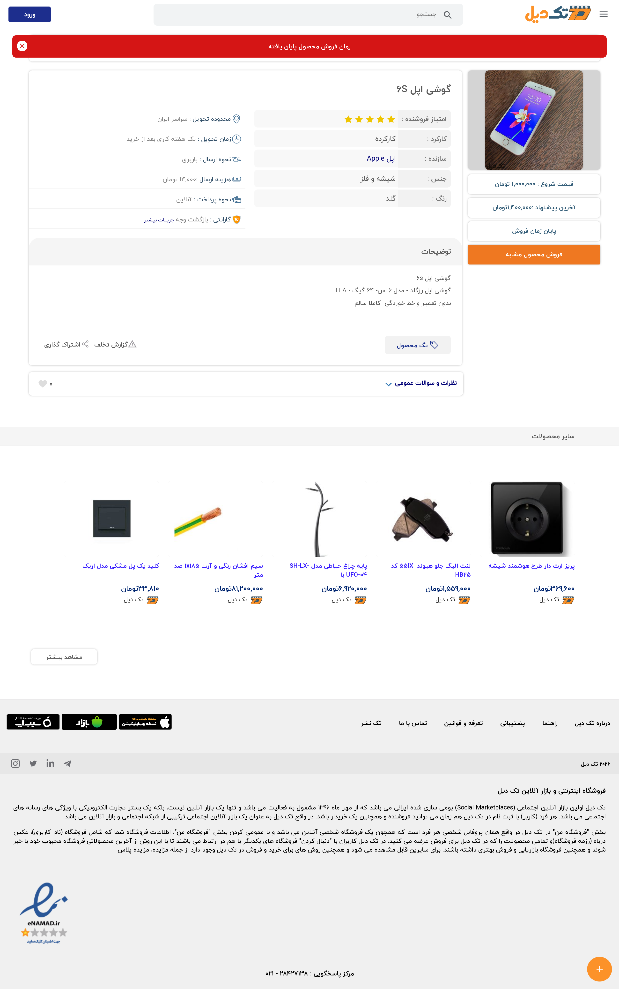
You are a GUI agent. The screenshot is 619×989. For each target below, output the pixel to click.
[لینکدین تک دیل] (50, 765)
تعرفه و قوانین (463, 723)
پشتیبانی (512, 723)
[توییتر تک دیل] (33, 765)
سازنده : (436, 158)
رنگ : (439, 198)
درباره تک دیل (592, 723)
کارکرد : (437, 138)
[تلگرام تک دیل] (67, 765)
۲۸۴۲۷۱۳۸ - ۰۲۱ (286, 973)
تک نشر (371, 723)
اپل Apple (381, 158)
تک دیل (549, 599)
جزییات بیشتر (159, 220)
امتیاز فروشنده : (424, 119)
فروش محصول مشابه (534, 254)
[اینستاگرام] (15, 765)
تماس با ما (413, 723)
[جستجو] (447, 17)
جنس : (437, 178)
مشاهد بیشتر (64, 657)
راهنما (550, 723)
